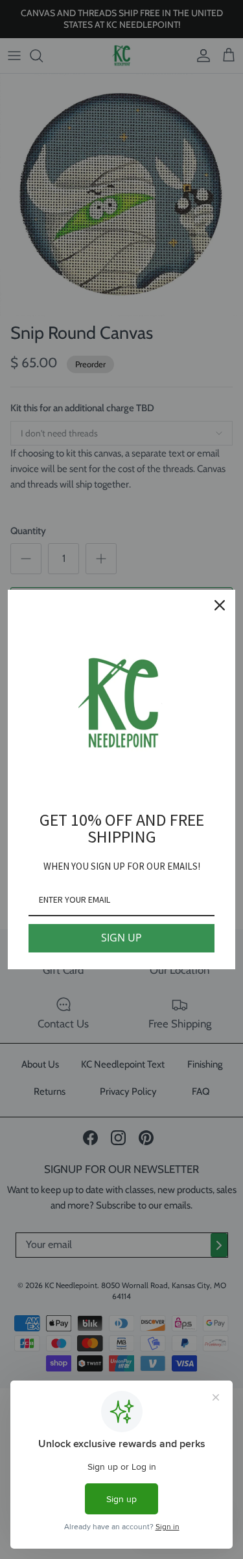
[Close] (219, 605)
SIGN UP (121, 937)
